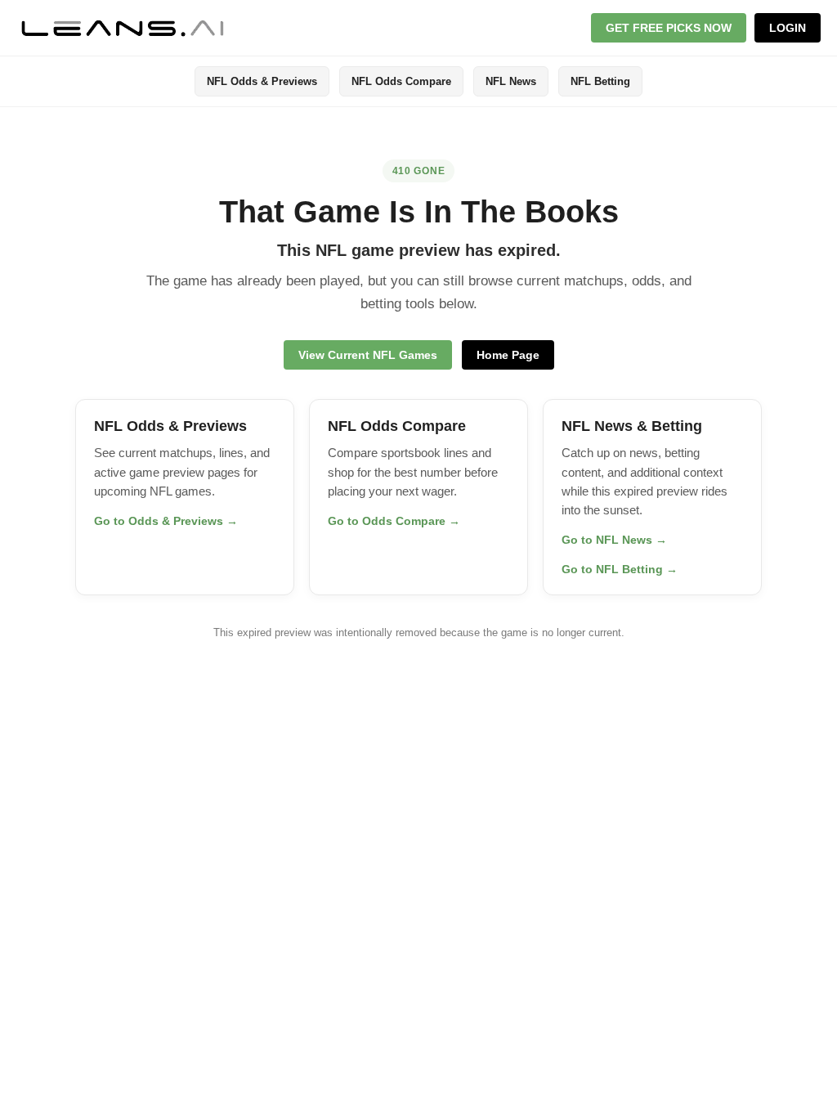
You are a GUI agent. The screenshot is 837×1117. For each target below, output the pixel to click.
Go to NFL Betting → (620, 569)
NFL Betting (600, 81)
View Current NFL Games (367, 354)
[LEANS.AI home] (122, 27)
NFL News (511, 81)
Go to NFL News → (614, 539)
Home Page (508, 354)
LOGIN (787, 27)
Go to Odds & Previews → (166, 520)
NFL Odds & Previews (262, 81)
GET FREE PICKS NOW (669, 27)
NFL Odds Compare (401, 81)
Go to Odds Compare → (394, 520)
